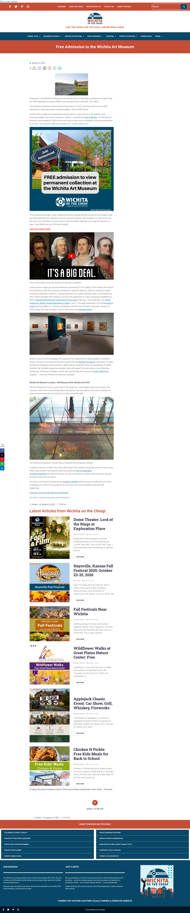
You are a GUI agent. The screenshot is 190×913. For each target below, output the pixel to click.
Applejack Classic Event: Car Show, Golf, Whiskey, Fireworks (93, 703)
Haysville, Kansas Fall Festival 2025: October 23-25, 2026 (93, 570)
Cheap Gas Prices (76, 6)
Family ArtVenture (101, 371)
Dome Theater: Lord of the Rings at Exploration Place (93, 524)
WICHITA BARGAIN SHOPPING (110, 832)
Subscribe (62, 6)
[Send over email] (54, 68)
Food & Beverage (94, 36)
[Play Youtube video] (72, 255)
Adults (34, 789)
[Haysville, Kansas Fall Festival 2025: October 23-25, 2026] (50, 582)
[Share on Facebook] (39, 68)
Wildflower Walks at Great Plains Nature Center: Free (92, 653)
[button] (34, 36)
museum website (70, 482)
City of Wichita (91, 117)
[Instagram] (28, 6)
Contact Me (109, 6)
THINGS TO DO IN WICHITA (109, 856)
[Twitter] (16, 6)
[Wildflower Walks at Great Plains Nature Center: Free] (50, 665)
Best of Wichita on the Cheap (67, 789)
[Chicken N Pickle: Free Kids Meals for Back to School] (50, 766)
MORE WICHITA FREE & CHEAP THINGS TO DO (116, 844)
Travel (158, 36)
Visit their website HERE (40, 229)
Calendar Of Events (51, 36)
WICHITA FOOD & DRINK (13, 850)
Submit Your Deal (124, 6)
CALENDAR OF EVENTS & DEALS (16, 832)
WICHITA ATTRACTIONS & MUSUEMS (18, 838)
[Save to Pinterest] (49, 68)
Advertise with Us (93, 6)
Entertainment (84, 789)
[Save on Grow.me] (65, 68)
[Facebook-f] (10, 6)
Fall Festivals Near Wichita (90, 611)
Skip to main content (8, 1)
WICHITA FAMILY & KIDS (13, 856)
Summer (109, 789)
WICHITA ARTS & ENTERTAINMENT (17, 844)
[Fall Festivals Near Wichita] (50, 623)
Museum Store (85, 309)
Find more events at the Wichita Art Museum (49, 493)
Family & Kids (96, 789)
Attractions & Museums (46, 789)
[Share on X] (44, 68)
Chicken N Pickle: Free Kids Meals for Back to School (91, 754)
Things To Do (32, 36)
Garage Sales (146, 36)
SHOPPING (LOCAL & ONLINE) (110, 850)
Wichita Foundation (87, 362)
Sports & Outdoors (127, 36)
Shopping (110, 36)
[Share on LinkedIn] (59, 68)
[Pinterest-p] (22, 6)
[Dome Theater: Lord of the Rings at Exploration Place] (50, 537)
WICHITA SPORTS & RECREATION (111, 838)
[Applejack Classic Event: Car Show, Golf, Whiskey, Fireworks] (50, 715)
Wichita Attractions (73, 36)
